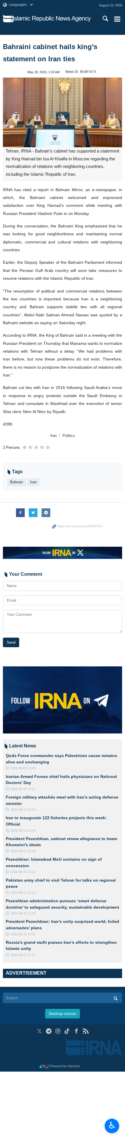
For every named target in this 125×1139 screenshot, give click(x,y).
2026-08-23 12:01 (22, 934)
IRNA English (52, 19)
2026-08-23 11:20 (22, 955)
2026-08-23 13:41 (22, 789)
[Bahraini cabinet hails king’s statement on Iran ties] (62, 112)
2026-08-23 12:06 (22, 913)
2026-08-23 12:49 (22, 851)
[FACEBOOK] (76, 1031)
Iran (53, 435)
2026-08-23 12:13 (22, 892)
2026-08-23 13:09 (22, 830)
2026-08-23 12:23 (22, 871)
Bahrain (16, 482)
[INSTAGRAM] (58, 1031)
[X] (39, 1031)
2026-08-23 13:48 (22, 768)
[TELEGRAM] (49, 1031)
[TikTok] (67, 1031)
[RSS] (86, 1031)
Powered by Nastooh (65, 1066)
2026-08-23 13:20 (22, 809)
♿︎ (112, 1125)
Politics (69, 435)
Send (11, 642)
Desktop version (62, 1013)
